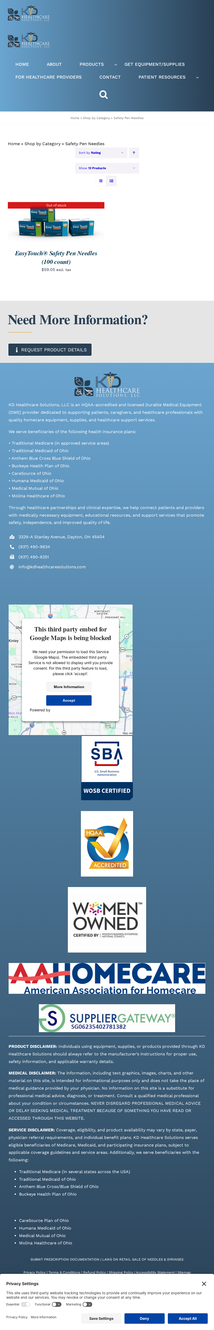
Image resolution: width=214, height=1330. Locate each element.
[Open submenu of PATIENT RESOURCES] (197, 77)
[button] (108, 94)
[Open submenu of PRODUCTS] (115, 64)
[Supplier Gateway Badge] (107, 1006)
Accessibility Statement (155, 1272)
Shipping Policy (121, 1272)
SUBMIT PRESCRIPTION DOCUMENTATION (65, 1259)
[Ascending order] (134, 152)
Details (56, 223)
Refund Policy (94, 1272)
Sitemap (184, 1272)
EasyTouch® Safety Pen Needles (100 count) (56, 257)
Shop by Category (96, 118)
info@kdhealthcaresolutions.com (52, 566)
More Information (69, 687)
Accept (69, 700)
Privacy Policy (34, 1272)
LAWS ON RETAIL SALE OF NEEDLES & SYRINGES (142, 1259)
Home (74, 118)
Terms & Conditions (64, 1272)
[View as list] (111, 181)
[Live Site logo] (29, 7)
